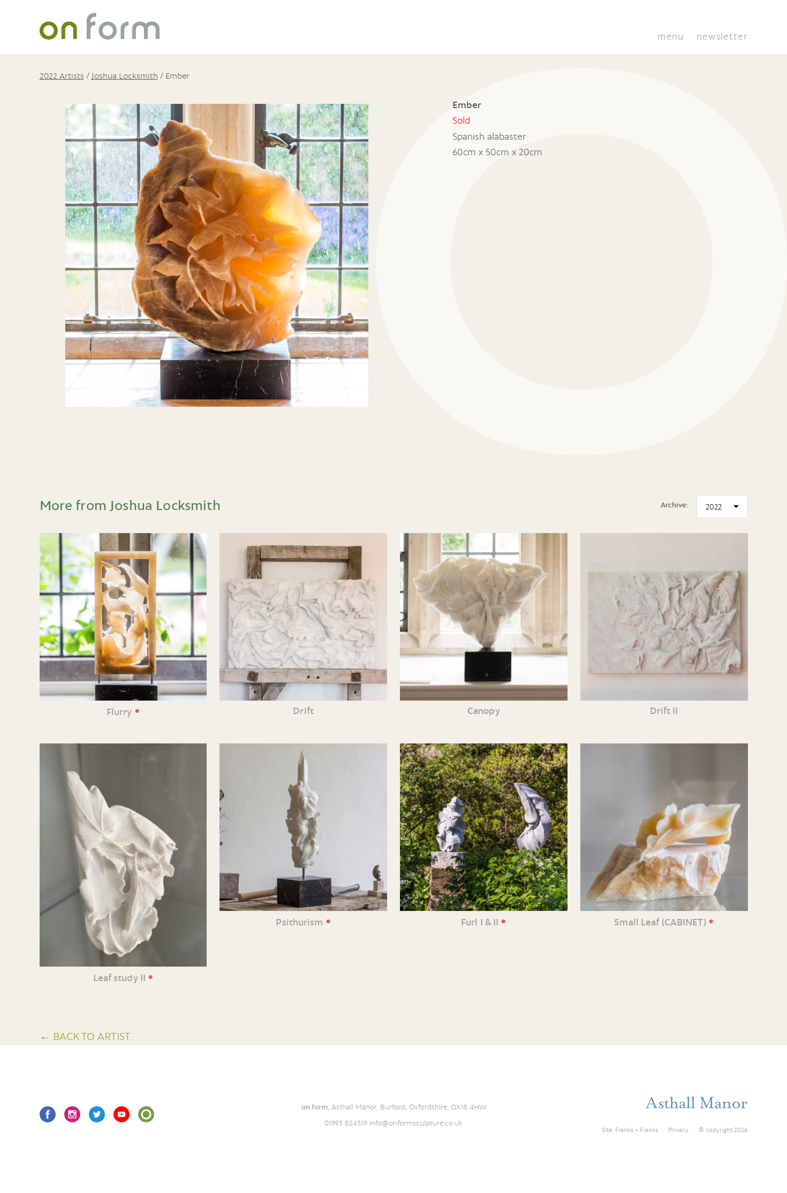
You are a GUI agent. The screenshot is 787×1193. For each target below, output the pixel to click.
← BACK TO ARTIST (85, 1036)
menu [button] (670, 36)
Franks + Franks (636, 1130)
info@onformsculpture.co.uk (416, 1123)
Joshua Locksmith (125, 75)
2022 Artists (62, 75)
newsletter (722, 36)
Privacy (678, 1130)
